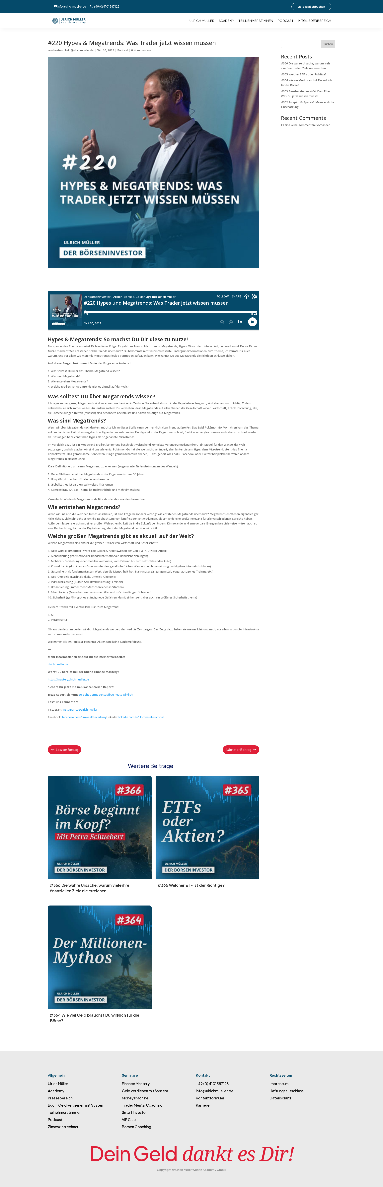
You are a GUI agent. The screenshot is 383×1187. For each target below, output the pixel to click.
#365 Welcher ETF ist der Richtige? (304, 74)
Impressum (279, 1083)
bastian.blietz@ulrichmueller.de (73, 50)
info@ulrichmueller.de (71, 6)
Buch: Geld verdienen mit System (76, 1105)
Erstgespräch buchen (311, 6)
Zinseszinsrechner (63, 1126)
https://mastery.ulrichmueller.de (68, 679)
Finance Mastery (136, 1083)
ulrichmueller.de (58, 664)
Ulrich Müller (201, 21)
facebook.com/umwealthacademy (84, 717)
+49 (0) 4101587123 (106, 6)
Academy (226, 21)
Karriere (202, 1105)
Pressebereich (60, 1098)
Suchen (328, 44)
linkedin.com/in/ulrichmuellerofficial (141, 717)
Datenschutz (280, 1098)
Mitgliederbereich (314, 21)
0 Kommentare (141, 50)
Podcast (285, 21)
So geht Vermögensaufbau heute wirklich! (106, 694)
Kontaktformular (210, 1098)
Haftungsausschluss (287, 1090)
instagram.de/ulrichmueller (80, 709)
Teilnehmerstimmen (255, 21)
